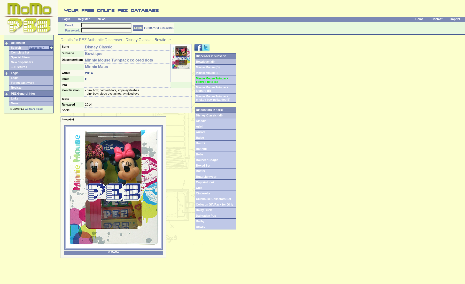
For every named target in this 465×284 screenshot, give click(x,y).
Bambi (200, 143)
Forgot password (22, 82)
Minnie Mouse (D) (208, 67)
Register (84, 19)
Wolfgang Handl (34, 108)
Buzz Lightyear (206, 176)
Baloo (200, 137)
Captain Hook (205, 182)
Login (66, 19)
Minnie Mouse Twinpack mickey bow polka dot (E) (213, 98)
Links (14, 98)
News (102, 19)
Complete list (20, 52)
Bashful (201, 149)
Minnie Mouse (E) (207, 73)
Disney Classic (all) (209, 115)
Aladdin (201, 121)
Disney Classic (138, 40)
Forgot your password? (159, 28)
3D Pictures (19, 67)
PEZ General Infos (23, 93)
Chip (199, 188)
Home (419, 19)
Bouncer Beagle (207, 160)
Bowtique (163, 40)
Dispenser (18, 43)
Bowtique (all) (205, 61)
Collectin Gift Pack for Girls (214, 204)
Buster (200, 171)
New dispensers (22, 62)
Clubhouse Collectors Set (213, 199)
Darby (200, 221)
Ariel (199, 126)
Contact (437, 19)
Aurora (201, 132)
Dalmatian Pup (206, 215)
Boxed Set (203, 165)
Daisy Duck (204, 210)
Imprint (455, 19)
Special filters (20, 57)
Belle (199, 154)
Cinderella (203, 193)
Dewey (200, 227)
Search (16, 47)
